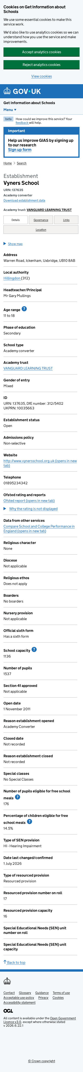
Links (66, 220)
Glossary (25, 993)
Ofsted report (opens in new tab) (29, 500)
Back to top (15, 962)
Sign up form (19, 149)
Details (16, 220)
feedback (22, 122)
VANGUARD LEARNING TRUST (49, 210)
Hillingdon (12, 278)
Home (7, 163)
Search (22, 163)
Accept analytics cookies (41, 52)
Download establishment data (24, 200)
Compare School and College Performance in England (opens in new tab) (39, 528)
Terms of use (61, 993)
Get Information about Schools (29, 103)
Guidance (42, 993)
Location (41, 229)
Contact (9, 993)
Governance (41, 220)
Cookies (58, 997)
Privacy (43, 997)
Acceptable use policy (18, 997)
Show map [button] (15, 244)
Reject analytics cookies (41, 64)
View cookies (41, 76)
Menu (8, 110)
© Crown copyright (41, 1061)
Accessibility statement (19, 1002)
